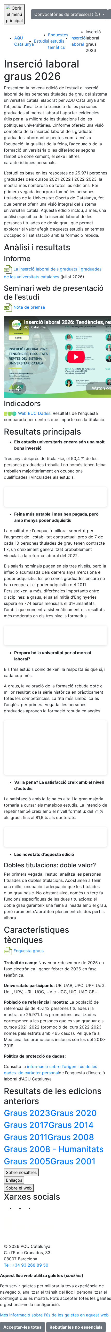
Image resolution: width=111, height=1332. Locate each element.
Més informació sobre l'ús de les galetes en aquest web (54, 1314)
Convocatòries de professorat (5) (67, 14)
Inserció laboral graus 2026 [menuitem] (93, 41)
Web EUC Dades (34, 413)
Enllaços (14, 1180)
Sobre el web (19, 1188)
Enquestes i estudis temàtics (58, 41)
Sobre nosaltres (21, 1172)
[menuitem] (24, 41)
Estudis (41, 41)
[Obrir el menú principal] (14, 14)
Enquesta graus (28, 951)
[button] (38, 1208)
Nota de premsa (29, 307)
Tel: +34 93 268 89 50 (26, 1265)
